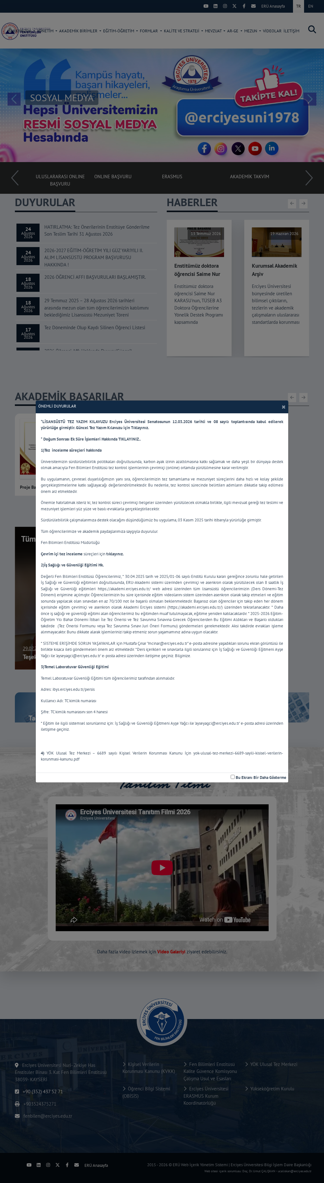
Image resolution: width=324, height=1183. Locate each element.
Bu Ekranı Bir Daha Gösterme (260, 777)
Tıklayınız (139, 427)
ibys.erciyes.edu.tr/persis (74, 689)
